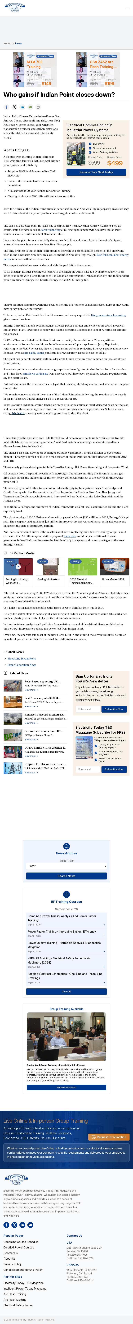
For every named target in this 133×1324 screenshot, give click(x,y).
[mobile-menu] (127, 8)
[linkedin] (22, 107)
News (18, 43)
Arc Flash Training (14, 1294)
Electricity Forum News (22, 658)
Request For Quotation (111, 1137)
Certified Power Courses (18, 1247)
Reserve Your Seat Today (96, 172)
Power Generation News (22, 665)
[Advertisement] (66, 292)
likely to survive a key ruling (108, 315)
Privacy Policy (12, 1264)
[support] (30, 107)
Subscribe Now (114, 709)
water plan (70, 536)
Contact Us (10, 1253)
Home (6, 43)
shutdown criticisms (35, 373)
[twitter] (14, 107)
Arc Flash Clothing (14, 1299)
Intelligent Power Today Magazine (24, 1288)
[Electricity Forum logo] (14, 7)
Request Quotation (66, 1087)
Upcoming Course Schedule (20, 1242)
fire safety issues (34, 353)
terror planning (51, 230)
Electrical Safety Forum (18, 1305)
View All (66, 991)
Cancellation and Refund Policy (23, 1269)
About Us (9, 1258)
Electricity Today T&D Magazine (23, 1283)
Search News (66, 876)
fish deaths (18, 413)
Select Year (66, 860)
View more (30, 690)
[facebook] (6, 107)
